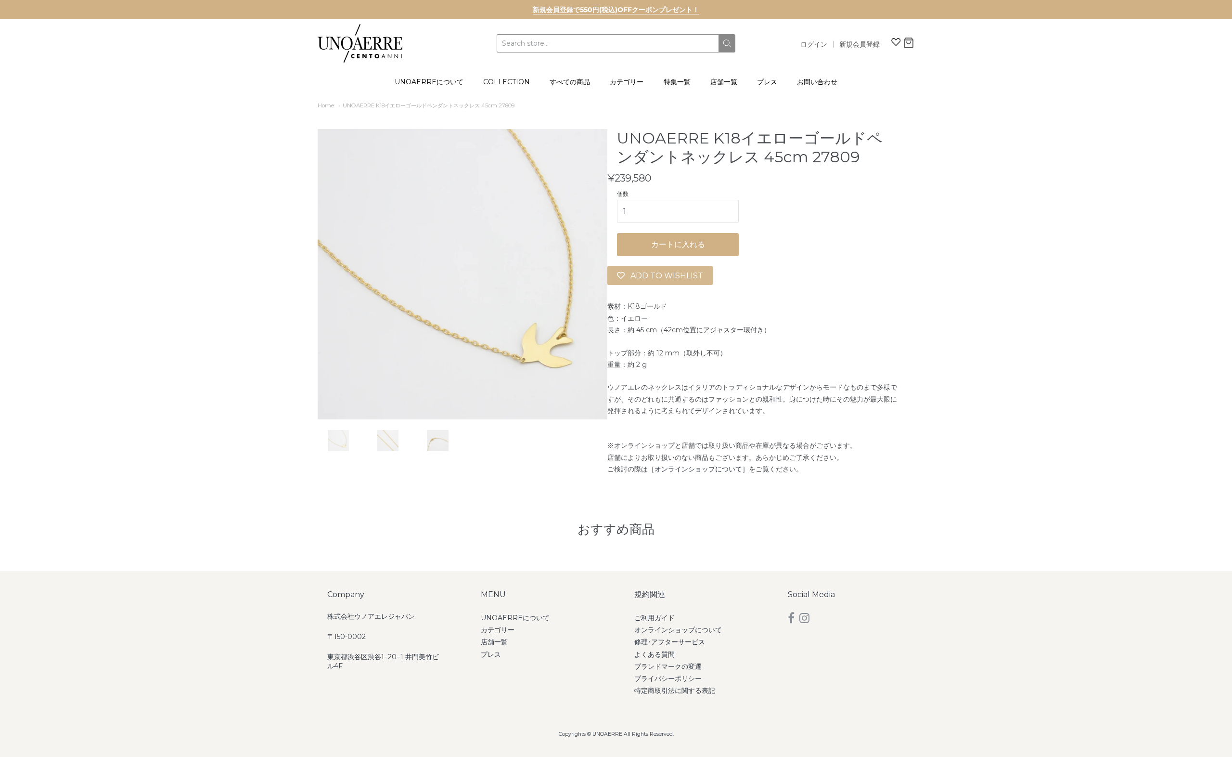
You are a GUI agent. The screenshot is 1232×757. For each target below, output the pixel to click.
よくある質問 (654, 654)
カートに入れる (678, 244)
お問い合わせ (817, 82)
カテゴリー (626, 82)
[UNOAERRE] (360, 43)
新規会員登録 (859, 44)
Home (326, 105)
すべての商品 (570, 82)
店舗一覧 (723, 82)
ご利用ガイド (654, 617)
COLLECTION (506, 82)
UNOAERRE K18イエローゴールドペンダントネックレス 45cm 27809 (429, 105)
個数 (623, 194)
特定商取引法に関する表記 (674, 690)
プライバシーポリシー (668, 678)
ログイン (813, 44)
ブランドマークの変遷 (668, 666)
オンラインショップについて (698, 469)
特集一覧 (677, 82)
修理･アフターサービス (669, 642)
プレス (767, 82)
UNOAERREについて (429, 82)
